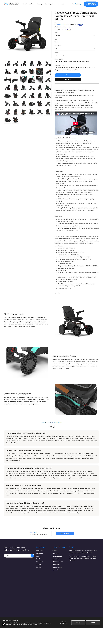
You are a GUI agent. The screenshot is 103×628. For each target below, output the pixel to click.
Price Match (56, 559)
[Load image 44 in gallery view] (39, 111)
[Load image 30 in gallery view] (31, 95)
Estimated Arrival (59, 59)
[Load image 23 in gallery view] (31, 87)
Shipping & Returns (59, 65)
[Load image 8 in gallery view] (15, 71)
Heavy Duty (39, 561)
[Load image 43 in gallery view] (31, 111)
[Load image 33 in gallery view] (7, 103)
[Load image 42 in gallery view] (23, 111)
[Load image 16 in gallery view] (31, 79)
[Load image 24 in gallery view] (39, 87)
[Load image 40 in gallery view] (7, 111)
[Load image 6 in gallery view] (48, 63)
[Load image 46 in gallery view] (7, 119)
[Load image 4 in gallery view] (31, 63)
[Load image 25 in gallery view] (48, 87)
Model (56, 32)
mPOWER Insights (57, 556)
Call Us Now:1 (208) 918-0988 (91, 4)
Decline (93, 622)
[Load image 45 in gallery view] (48, 111)
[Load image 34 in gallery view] (15, 103)
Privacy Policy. (38, 624)
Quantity (57, 52)
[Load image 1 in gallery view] (7, 63)
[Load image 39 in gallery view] (48, 103)
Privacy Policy (56, 564)
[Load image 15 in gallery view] (23, 79)
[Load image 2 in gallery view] (15, 63)
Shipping (57, 26)
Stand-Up (38, 564)
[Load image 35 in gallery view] (23, 103)
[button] (32, 4)
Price (56, 22)
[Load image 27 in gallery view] (15, 95)
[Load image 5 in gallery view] (39, 63)
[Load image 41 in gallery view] (15, 111)
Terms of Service (57, 567)
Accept (78, 622)
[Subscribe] (32, 555)
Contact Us (56, 570)
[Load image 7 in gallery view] (7, 71)
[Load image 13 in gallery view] (7, 79)
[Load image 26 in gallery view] (7, 95)
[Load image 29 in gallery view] (23, 95)
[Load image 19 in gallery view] (48, 79)
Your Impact (56, 553)
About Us (55, 550)
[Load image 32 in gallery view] (48, 95)
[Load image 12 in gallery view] (48, 71)
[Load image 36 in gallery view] (31, 103)
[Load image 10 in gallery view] (31, 71)
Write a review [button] (65, 533)
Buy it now (68, 79)
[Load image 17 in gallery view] (39, 79)
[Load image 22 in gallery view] (23, 87)
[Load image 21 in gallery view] (15, 87)
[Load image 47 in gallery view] (15, 119)
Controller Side (58, 45)
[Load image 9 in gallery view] (23, 71)
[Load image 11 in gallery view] (39, 71)
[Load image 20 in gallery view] (7, 87)
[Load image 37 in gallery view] (39, 103)
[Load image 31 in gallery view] (39, 95)
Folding (38, 556)
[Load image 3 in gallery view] (23, 63)
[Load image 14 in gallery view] (15, 79)
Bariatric (38, 567)
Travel (38, 559)
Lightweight (39, 553)
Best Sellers (39, 550)
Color (56, 39)
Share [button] (57, 293)
